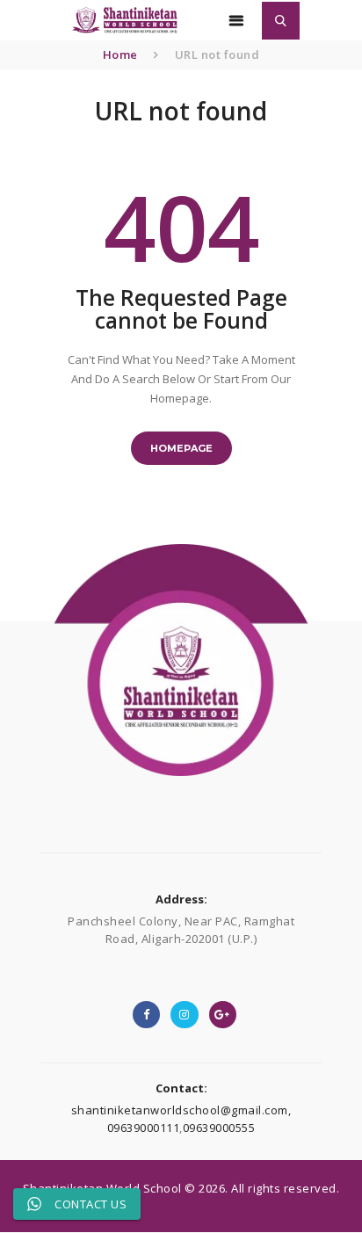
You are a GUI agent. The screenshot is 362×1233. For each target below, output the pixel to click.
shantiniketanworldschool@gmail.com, (181, 1110)
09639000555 (219, 1127)
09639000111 (143, 1127)
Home (120, 54)
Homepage (181, 448)
